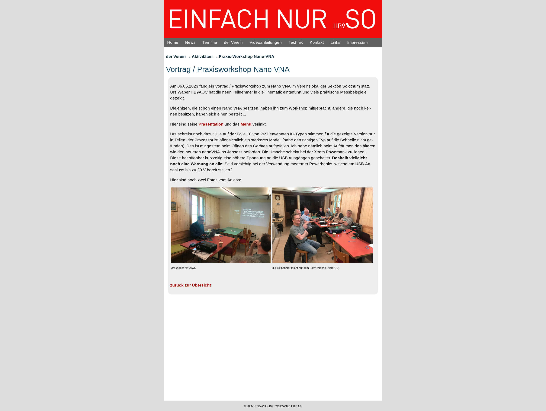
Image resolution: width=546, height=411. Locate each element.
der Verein (233, 42)
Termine (209, 42)
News (190, 42)
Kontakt (317, 42)
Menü (246, 124)
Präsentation (211, 124)
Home (172, 42)
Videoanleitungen (266, 42)
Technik (296, 42)
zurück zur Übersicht (190, 285)
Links (335, 42)
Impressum (357, 42)
